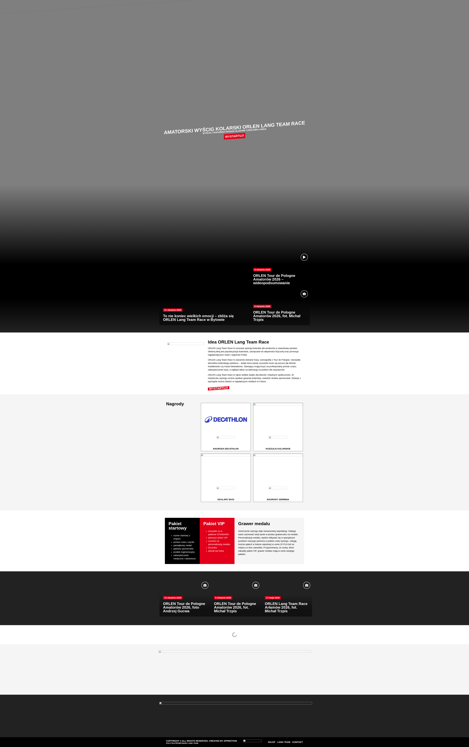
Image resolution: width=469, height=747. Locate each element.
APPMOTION (230, 741)
